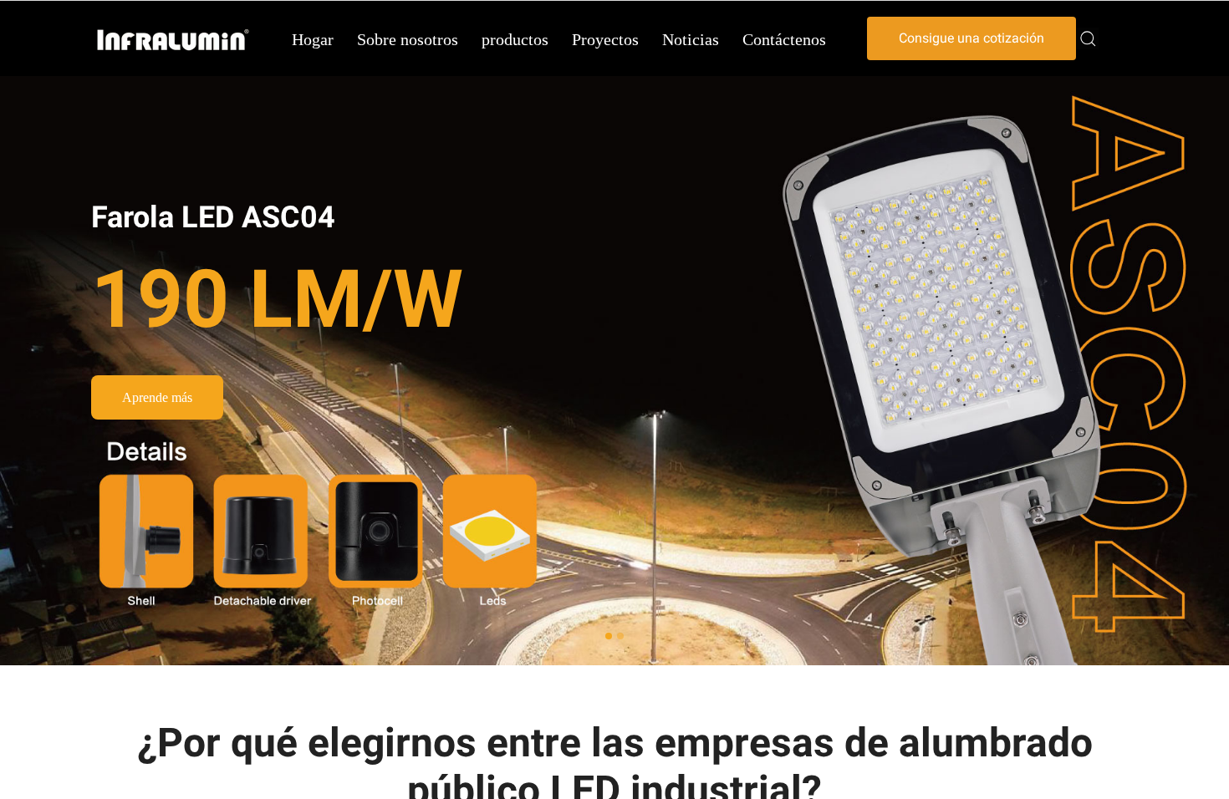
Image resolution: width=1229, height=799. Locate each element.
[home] (173, 39)
